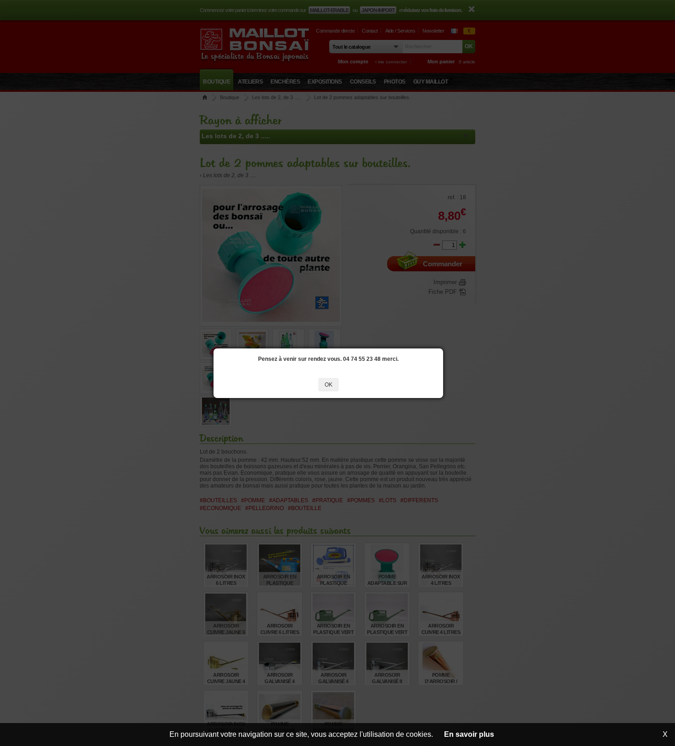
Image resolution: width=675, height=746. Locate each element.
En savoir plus (469, 734)
